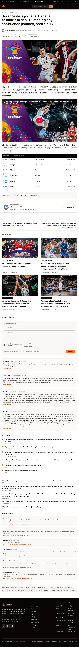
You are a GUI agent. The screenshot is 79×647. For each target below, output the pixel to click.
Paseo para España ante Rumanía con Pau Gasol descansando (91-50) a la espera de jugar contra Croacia (55, 303)
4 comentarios (54, 30)
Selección (34, 619)
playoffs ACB (15, 590)
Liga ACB (59, 606)
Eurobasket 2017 (12, 12)
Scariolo (52, 590)
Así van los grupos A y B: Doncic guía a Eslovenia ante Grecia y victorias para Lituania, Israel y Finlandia (16, 303)
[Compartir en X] (15, 36)
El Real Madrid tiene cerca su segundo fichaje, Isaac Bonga (22, 507)
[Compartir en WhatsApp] (11, 36)
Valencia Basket (33, 590)
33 (18, 309)
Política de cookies (37, 641)
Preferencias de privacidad (70, 641)
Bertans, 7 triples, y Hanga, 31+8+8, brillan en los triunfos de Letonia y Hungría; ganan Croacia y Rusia (55, 266)
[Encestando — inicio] (6, 6)
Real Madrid (5, 587)
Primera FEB (71, 631)
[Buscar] (51, 6)
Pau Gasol (23, 590)
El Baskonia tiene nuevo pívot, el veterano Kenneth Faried (24, 465)
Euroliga (27, 587)
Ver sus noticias (68, 207)
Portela (74, 590)
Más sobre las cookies (51, 641)
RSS (62, 1)
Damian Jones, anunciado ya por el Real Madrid (21, 470)
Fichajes (33, 617)
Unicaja (21, 587)
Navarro (59, 590)
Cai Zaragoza (6, 590)
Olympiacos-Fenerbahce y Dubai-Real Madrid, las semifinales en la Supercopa (31, 447)
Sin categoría (60, 613)
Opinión (33, 627)
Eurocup (33, 625)
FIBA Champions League (71, 627)
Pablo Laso (50, 587)
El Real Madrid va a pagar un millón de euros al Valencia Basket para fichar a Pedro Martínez (33, 481)
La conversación (56, 1)
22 (57, 309)
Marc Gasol (67, 590)
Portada (4, 12)
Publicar (71, 351)
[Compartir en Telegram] (24, 36)
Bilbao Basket (41, 587)
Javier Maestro (8, 30)
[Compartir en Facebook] (19, 36)
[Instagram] (12, 626)
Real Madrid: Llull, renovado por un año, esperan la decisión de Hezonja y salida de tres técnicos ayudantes (38, 501)
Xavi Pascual (68, 587)
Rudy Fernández (43, 590)
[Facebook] (8, 626)
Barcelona (14, 587)
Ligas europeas (61, 620)
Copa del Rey (35, 622)
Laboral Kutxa (59, 587)
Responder (7, 368)
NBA (32, 614)
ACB (32, 608)
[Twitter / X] (3, 626)
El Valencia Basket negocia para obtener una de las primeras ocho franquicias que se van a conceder (39, 460)
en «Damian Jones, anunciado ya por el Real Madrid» (17, 524)
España (33, 587)
